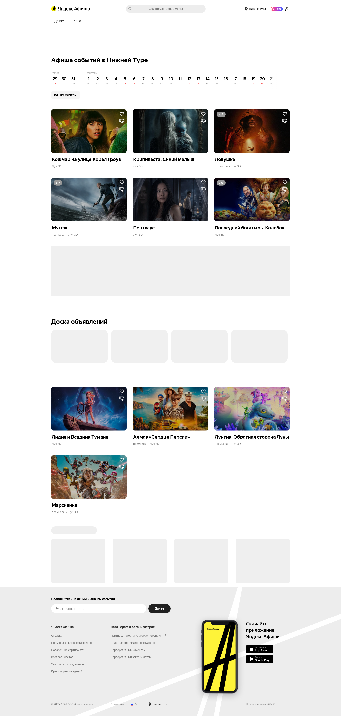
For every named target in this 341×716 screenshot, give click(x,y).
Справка (56, 575)
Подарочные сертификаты (68, 589)
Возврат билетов (62, 596)
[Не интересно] (121, 121)
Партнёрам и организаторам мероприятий (138, 575)
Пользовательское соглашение (71, 582)
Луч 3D (56, 166)
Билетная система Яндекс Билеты (133, 582)
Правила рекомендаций (66, 611)
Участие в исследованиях (67, 604)
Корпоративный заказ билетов (131, 596)
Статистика (117, 644)
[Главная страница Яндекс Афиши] (53, 8)
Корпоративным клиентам (128, 589)
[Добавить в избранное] (121, 114)
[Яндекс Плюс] (277, 9)
